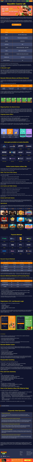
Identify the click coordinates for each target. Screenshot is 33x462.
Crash (20, 208)
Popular (4, 208)
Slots (28, 208)
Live (11, 208)
